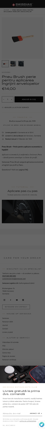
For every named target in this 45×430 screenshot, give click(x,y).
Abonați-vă (35, 413)
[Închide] (41, 369)
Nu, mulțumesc (9, 425)
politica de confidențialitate (28, 421)
